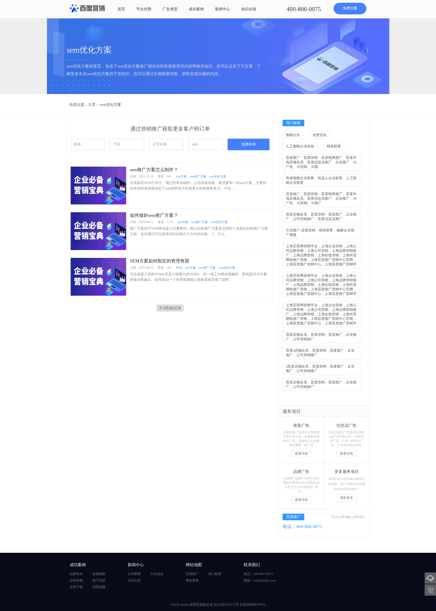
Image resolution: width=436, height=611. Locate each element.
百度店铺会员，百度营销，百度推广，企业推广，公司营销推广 (321, 337)
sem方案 (181, 176)
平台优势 (143, 9)
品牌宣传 (76, 574)
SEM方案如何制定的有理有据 (159, 260)
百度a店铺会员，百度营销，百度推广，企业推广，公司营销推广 (320, 353)
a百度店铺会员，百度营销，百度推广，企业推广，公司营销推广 (320, 368)
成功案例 (196, 9)
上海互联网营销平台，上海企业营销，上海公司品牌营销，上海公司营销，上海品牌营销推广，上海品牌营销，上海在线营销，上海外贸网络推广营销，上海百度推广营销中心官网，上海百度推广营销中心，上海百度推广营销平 (321, 255)
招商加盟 (98, 587)
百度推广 (192, 574)
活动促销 (76, 580)
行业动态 (157, 574)
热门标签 (215, 574)
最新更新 (192, 580)
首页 (121, 9)
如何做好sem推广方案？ (154, 215)
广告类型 (170, 9)
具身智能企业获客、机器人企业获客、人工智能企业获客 (321, 180)
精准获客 (334, 146)
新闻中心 (222, 9)
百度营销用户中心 (253, 604)
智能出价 (293, 135)
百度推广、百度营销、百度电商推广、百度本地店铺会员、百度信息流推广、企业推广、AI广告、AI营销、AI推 (321, 162)
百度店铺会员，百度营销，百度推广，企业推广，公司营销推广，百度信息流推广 (321, 216)
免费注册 (350, 8)
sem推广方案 (197, 176)
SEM (179, 267)
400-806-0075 (304, 9)
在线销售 (98, 574)
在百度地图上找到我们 (350, 517)
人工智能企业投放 (300, 146)
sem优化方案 (110, 105)
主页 (92, 105)
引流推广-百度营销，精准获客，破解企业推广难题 (320, 232)
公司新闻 (134, 574)
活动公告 (134, 580)
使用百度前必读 (201, 604)
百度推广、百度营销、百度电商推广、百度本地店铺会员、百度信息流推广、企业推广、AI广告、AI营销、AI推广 (321, 198)
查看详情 (301, 453)
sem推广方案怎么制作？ (154, 169)
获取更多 (346, 498)
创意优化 (320, 135)
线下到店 (98, 580)
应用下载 (76, 587)
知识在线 (248, 9)
